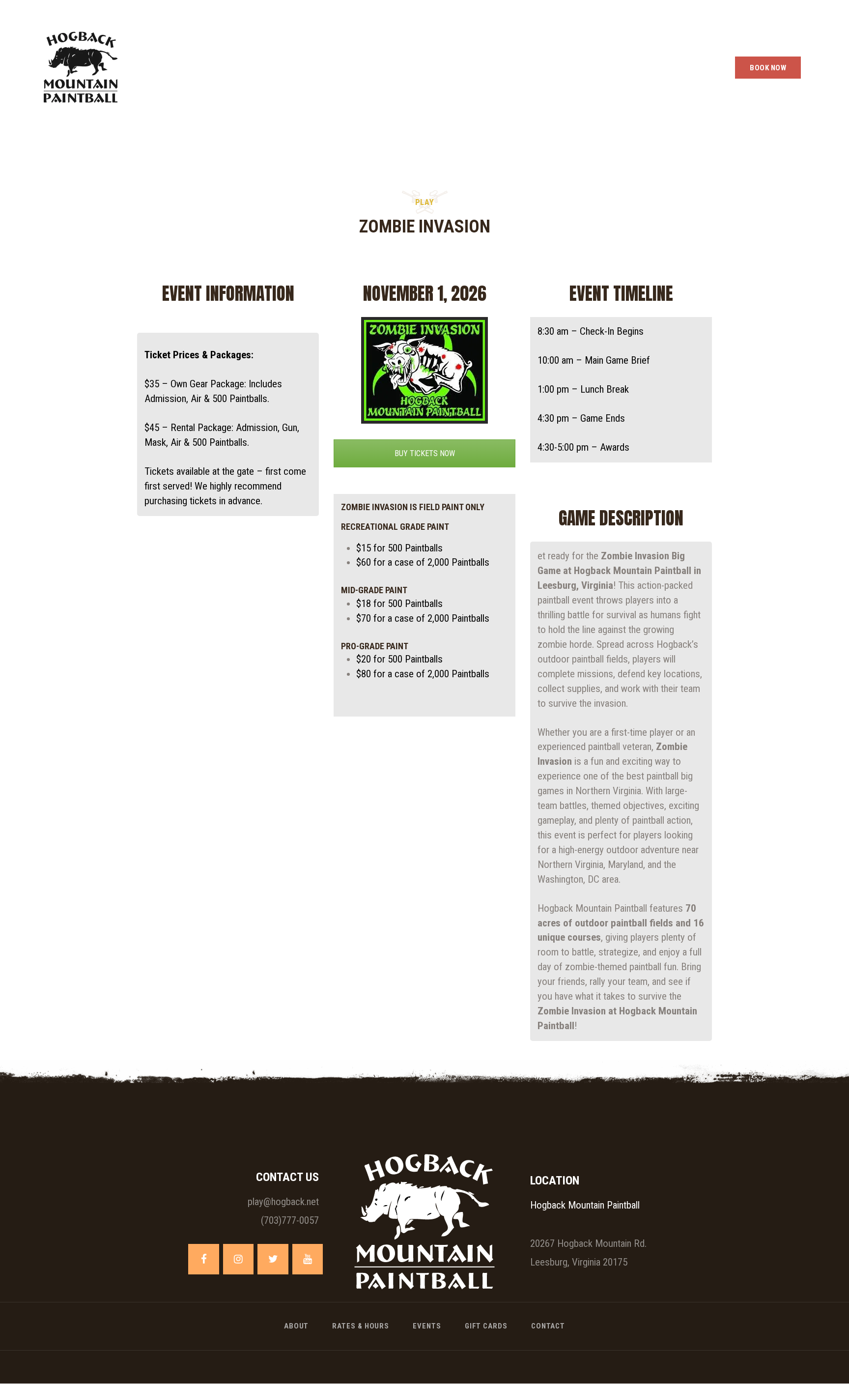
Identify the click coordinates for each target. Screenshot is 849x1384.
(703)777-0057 (290, 1220)
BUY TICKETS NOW (425, 453)
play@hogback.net (283, 1202)
